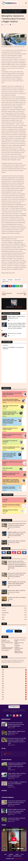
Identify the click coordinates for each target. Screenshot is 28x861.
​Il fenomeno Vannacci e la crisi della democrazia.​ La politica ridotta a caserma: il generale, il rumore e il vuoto (10, 413)
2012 (14, 696)
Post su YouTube (5, 650)
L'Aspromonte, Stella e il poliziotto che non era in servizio (16, 541)
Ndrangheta (10, 279)
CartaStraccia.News (17, 856)
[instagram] (14, 552)
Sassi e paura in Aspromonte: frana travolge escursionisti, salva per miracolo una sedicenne (17, 525)
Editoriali (14, 610)
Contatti (17, 854)
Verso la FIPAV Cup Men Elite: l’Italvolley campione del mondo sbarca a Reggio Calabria (11, 400)
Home (5, 854)
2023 (14, 676)
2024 (14, 674)
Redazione (11, 854)
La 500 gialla (5, 499)
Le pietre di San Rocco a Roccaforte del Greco (17, 598)
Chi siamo (9, 856)
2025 (14, 672)
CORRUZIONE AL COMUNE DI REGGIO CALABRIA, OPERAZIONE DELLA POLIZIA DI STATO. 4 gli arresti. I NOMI (17, 765)
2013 (14, 694)
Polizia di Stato (18, 279)
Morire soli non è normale (14, 333)
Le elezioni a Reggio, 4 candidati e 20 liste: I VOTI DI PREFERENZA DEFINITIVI (17, 783)
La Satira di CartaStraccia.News (18, 648)
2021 (14, 681)
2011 (14, 699)
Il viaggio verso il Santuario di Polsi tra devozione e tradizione (10, 429)
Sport (14, 617)
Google (3, 644)
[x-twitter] (9, 552)
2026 (14, 669)
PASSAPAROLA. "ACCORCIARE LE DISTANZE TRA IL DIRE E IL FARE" (9, 487)
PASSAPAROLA (17, 649)
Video (14, 619)
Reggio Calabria (5, 281)
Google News (17, 645)
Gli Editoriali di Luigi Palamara (19, 643)
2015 (14, 690)
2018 (14, 687)
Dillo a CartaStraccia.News (7, 642)
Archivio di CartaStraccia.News (5, 640)
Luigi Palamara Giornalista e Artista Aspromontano (7, 648)
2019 (14, 685)
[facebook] (3, 552)
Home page (5, 10)
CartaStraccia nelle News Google (19, 640)
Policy (22, 854)
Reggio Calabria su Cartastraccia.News (18, 652)
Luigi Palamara (6, 24)
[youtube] (19, 552)
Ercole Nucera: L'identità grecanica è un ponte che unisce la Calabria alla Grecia (11, 447)
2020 (14, 683)
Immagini (3, 646)
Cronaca (9, 10)
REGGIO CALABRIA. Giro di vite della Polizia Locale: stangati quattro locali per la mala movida (17, 534)
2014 (14, 692)
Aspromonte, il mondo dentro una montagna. (11, 504)
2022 (14, 678)
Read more (4, 396)
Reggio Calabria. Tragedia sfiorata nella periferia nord (16, 317)
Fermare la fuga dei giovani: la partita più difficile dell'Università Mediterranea (12, 394)
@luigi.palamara (7, 753)
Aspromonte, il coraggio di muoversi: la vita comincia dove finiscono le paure (11, 474)
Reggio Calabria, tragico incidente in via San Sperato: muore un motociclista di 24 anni (17, 775)
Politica (14, 614)
